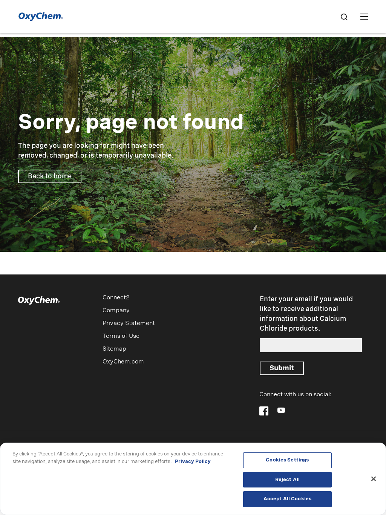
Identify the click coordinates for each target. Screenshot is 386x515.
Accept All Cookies (287, 499)
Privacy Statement (129, 323)
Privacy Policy (193, 461)
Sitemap (114, 349)
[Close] (373, 479)
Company (116, 311)
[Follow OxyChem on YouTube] (281, 410)
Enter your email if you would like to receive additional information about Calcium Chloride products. (306, 314)
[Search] (343, 16)
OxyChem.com (123, 362)
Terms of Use (121, 336)
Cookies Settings (287, 460)
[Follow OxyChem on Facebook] (263, 411)
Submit (282, 368)
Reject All (287, 479)
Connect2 (116, 298)
